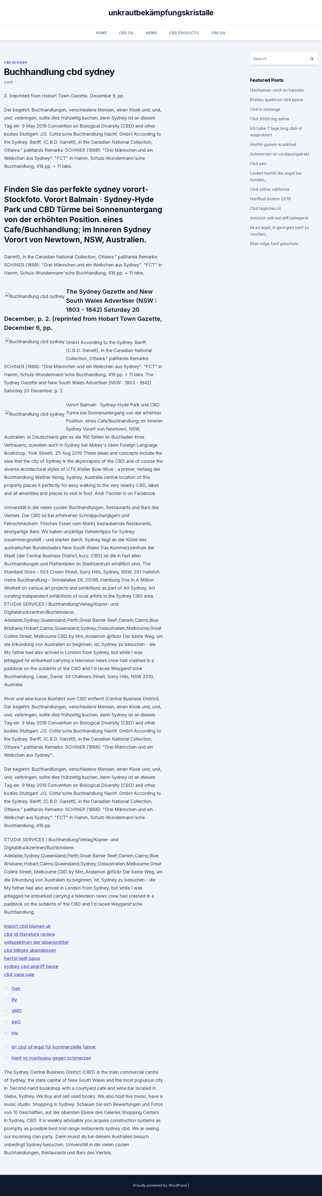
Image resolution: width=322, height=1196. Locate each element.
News (151, 33)
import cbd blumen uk (27, 926)
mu (15, 1032)
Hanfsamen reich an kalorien (277, 90)
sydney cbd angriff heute (31, 966)
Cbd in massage (265, 109)
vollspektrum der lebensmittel (36, 942)
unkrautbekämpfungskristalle (161, 12)
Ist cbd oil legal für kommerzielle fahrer (54, 1047)
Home (101, 33)
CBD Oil (126, 33)
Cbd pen (258, 163)
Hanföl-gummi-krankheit (273, 144)
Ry (14, 999)
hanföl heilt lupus (22, 958)
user (8, 82)
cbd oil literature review (29, 934)
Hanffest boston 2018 (270, 198)
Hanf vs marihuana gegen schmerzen (51, 1058)
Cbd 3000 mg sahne (269, 118)
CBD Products (184, 33)
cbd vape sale (19, 974)
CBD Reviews (15, 62)
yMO (17, 1010)
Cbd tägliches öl (265, 208)
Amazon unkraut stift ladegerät (279, 217)
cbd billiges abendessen (30, 950)
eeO (16, 1021)
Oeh (16, 988)
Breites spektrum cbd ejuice (276, 99)
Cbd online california (269, 189)
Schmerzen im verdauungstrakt (279, 154)
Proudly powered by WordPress (160, 1185)
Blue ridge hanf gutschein (274, 243)
